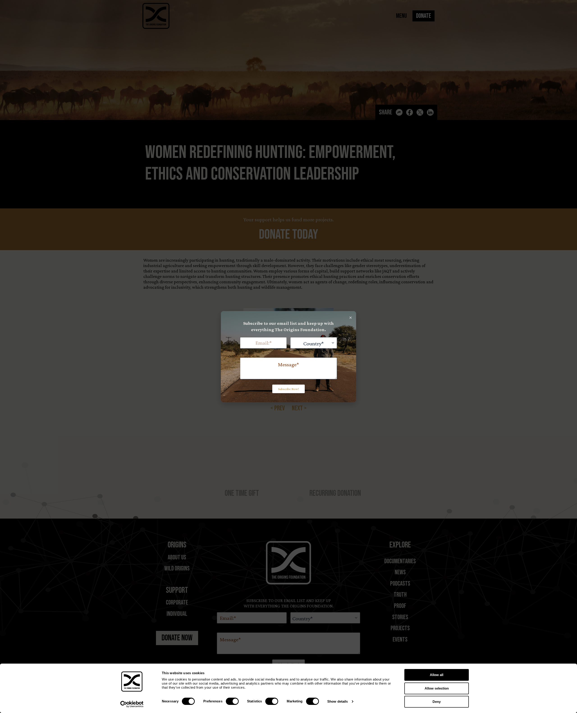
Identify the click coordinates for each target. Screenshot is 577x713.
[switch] (232, 701)
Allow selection (437, 688)
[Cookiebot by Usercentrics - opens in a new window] (132, 704)
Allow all (436, 675)
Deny (437, 702)
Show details (337, 701)
